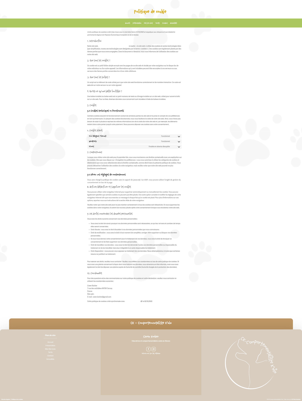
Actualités (173, 23)
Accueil (127, 23)
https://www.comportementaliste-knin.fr (114, 46)
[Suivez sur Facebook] (148, 349)
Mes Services (50, 349)
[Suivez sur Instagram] (153, 349)
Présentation (137, 23)
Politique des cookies (17, 399)
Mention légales (5, 399)
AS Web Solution (296, 399)
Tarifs (157, 23)
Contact (165, 23)
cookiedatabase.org (132, 301)
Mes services (148, 23)
